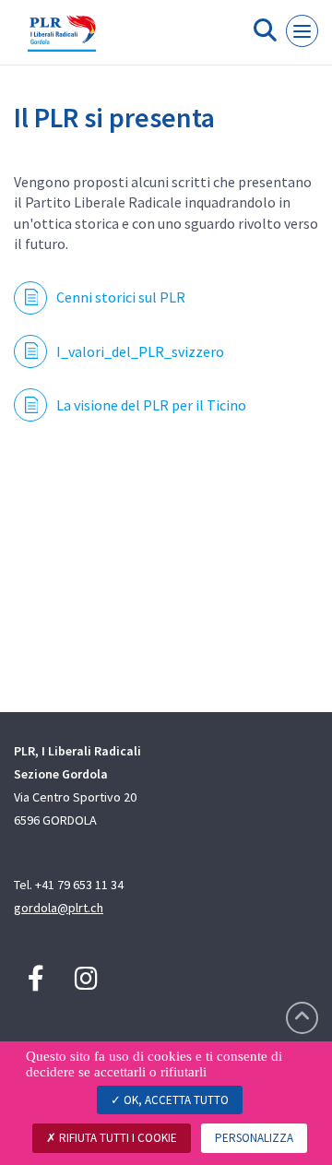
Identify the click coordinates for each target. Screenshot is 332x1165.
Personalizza (254, 1138)
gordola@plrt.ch (58, 907)
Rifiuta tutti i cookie (116, 1138)
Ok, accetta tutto (175, 1100)
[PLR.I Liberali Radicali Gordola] (62, 40)
